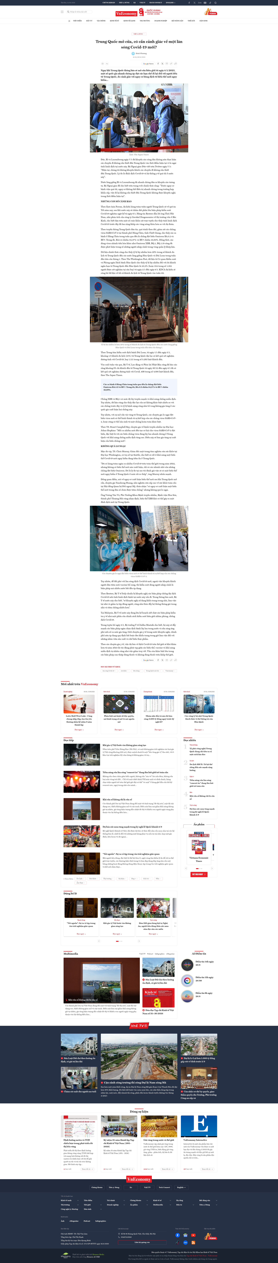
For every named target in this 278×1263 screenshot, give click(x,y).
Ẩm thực (117, 920)
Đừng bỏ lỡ (70, 893)
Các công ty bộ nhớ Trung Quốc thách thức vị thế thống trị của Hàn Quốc (199, 719)
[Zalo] (200, 2)
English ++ (170, 2)
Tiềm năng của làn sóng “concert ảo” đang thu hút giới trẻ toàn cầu (135, 772)
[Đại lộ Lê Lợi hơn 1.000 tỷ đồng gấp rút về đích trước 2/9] (199, 1044)
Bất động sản (177, 21)
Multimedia (71, 954)
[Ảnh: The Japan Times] (139, 85)
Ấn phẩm (198, 824)
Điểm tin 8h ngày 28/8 (204, 995)
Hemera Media (98, 1254)
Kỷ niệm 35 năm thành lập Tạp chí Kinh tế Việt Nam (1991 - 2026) (119, 1143)
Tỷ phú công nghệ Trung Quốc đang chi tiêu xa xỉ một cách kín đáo (201, 752)
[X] (194, 2)
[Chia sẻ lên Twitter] (162, 63)
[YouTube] (205, 2)
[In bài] (102, 63)
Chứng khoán (109, 2)
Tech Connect (155, 2)
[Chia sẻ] (175, 63)
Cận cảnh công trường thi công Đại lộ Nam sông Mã (134, 1082)
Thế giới (191, 21)
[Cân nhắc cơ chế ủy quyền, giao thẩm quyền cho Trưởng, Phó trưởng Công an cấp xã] (199, 1078)
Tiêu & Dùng (124, 2)
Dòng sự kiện (139, 1111)
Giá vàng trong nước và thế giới (159, 1140)
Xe (134, 2)
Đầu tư (89, 21)
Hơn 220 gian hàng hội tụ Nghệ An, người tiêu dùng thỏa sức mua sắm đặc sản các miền (153, 926)
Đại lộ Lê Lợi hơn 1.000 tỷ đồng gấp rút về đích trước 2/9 (198, 1060)
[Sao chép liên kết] (171, 63)
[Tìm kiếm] (68, 12)
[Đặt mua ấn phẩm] (210, 11)
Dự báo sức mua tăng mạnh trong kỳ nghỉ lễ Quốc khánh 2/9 (132, 827)
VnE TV (142, 2)
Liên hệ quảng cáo (142, 1242)
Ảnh (62, 1221)
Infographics (160, 954)
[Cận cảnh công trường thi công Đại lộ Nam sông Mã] (139, 1056)
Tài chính (101, 21)
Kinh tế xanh (129, 21)
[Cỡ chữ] (107, 63)
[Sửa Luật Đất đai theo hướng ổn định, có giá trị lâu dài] (79, 1044)
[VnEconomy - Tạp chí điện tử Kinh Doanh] (139, 1179)
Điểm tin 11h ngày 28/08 (204, 979)
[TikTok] (210, 2)
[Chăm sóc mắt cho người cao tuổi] (79, 1078)
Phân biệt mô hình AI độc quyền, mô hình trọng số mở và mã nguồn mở (119, 719)
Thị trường (145, 21)
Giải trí (192, 776)
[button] (117, 941)
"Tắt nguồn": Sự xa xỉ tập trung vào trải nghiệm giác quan (131, 854)
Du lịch (192, 761)
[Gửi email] (167, 63)
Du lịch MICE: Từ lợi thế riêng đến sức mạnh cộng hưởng (201, 767)
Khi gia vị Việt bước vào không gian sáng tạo (124, 745)
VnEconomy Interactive (195, 1140)
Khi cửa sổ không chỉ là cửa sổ (117, 800)
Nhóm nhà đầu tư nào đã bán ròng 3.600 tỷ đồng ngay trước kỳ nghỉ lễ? (159, 719)
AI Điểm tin (199, 954)
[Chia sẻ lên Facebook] (158, 63)
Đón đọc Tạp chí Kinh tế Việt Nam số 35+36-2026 (158, 1012)
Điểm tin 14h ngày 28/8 (205, 963)
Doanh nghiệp (160, 21)
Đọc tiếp (69, 740)
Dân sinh (203, 21)
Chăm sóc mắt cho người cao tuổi (79, 1092)
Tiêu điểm (77, 21)
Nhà (191, 792)
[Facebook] (189, 2)
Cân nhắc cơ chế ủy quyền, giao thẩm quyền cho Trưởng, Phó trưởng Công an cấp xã (199, 1095)
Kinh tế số (114, 21)
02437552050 (126, 1237)
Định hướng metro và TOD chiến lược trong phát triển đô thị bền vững (78, 1143)
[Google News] (215, 2)
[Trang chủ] (69, 21)
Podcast (150, 954)
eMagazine (170, 954)
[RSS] (193, 1242)
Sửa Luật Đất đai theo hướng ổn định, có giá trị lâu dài (158, 981)
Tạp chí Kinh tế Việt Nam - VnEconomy (202, 1256)
